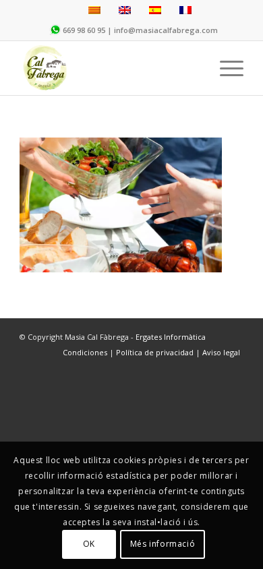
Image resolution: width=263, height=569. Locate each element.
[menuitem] (224, 68)
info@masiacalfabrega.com (166, 30)
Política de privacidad (155, 352)
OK (89, 543)
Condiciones (86, 352)
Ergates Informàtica (171, 337)
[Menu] (224, 68)
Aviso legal (221, 352)
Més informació (162, 543)
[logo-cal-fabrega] (109, 68)
